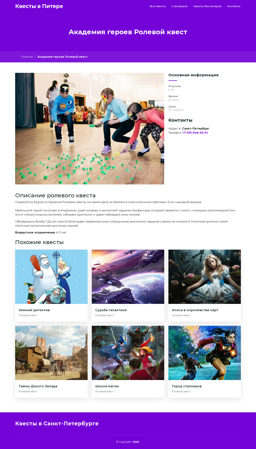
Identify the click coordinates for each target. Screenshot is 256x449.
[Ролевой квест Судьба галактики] (128, 276)
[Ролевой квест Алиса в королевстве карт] (204, 276)
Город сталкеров (187, 386)
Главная (27, 56)
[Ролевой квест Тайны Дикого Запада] (51, 352)
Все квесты (158, 6)
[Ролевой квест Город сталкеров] (204, 352)
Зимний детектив (34, 310)
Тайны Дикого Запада (38, 386)
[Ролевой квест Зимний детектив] (51, 276)
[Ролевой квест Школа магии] (128, 352)
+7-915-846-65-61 (195, 132)
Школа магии (107, 386)
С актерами (179, 6)
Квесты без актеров (207, 6)
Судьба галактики (111, 310)
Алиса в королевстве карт (195, 310)
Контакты (234, 6)
